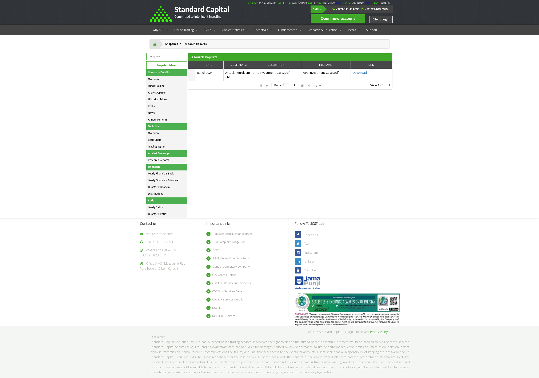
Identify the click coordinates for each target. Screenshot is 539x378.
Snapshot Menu (167, 65)
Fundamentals (288, 30)
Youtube (310, 270)
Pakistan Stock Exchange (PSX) (232, 234)
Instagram (311, 253)
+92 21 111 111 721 (159, 242)
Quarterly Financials (159, 187)
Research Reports (158, 160)
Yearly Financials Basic (161, 173)
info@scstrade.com (159, 234)
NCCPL (216, 308)
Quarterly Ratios (157, 214)
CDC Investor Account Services (231, 283)
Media (352, 30)
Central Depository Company (231, 266)
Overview (153, 79)
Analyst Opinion (157, 92)
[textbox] (285, 85)
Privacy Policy (379, 332)
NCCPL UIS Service (223, 316)
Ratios (152, 200)
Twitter (309, 244)
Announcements (157, 119)
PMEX (207, 30)
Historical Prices (157, 99)
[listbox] (317, 85)
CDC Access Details (224, 275)
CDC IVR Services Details (227, 299)
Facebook (311, 235)
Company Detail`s (159, 72)
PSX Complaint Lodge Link (228, 242)
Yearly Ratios (155, 207)
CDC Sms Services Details (228, 291)
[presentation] (290, 75)
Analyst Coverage (158, 153)
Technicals (261, 30)
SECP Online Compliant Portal (231, 258)
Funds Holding (156, 86)
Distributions (155, 194)
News (151, 113)
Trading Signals (156, 146)
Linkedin (310, 261)
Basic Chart (154, 140)
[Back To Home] (155, 44)
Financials (154, 167)
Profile (152, 106)
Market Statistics (232, 30)
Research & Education (323, 30)
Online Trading (184, 30)
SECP (215, 250)
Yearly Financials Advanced (163, 180)
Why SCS (158, 30)
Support (371, 30)
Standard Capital (202, 12)
